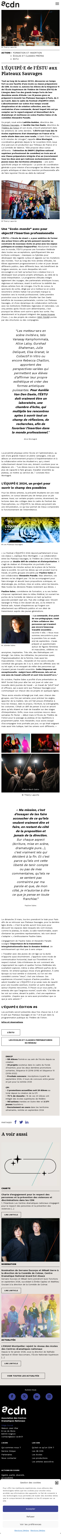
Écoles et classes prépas (28, 56)
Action (5, 53)
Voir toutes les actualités (23, 1376)
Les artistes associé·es (43, 1461)
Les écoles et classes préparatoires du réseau (30, 1041)
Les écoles (37, 1454)
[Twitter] (24, 1396)
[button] (56, 1482)
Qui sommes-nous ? (11, 1447)
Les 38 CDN (37, 1451)
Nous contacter (8, 1458)
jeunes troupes (48, 314)
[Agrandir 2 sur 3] (55, 737)
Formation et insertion (27, 53)
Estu (16, 59)
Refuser (31, 1516)
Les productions (40, 1458)
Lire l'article (11, 1215)
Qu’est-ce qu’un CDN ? (43, 1447)
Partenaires (6, 1454)
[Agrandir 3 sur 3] (55, 757)
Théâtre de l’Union (10, 128)
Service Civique (8, 1451)
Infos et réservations (12, 1022)
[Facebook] (12, 1396)
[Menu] (57, 3)
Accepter (30, 1509)
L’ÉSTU (10, 1032)
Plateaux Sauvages (10, 125)
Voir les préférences (30, 1524)
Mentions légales (21, 1530)
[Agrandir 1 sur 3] (26, 737)
